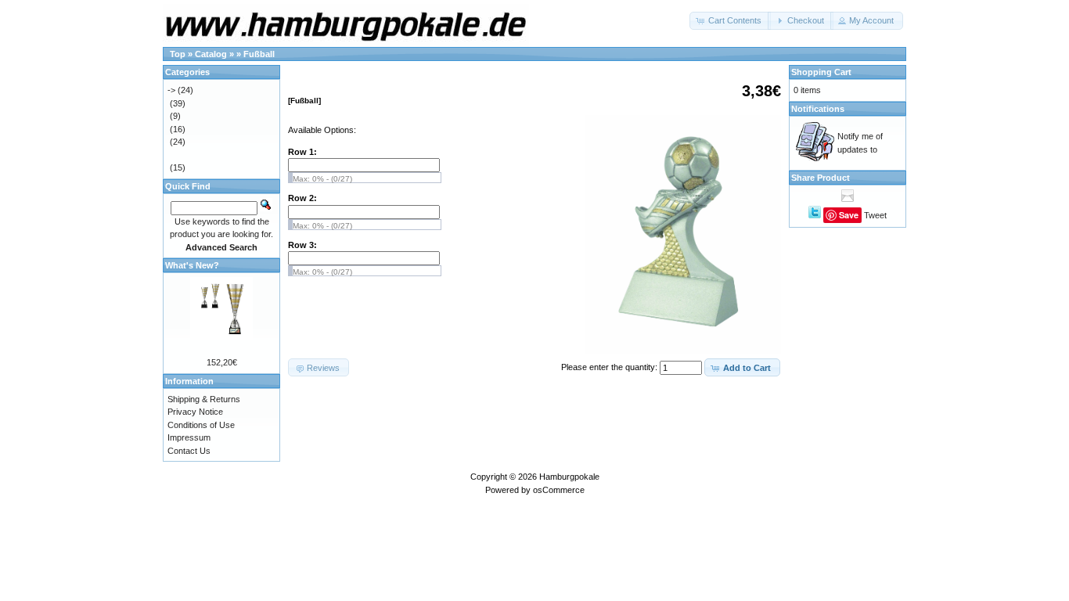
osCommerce (559, 490)
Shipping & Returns (203, 399)
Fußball (259, 54)
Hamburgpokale (569, 476)
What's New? (192, 265)
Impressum (189, 437)
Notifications (817, 108)
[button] (730, 21)
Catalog (211, 54)
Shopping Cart (821, 72)
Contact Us (189, 450)
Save (848, 215)
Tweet (875, 215)
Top (177, 54)
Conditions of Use (201, 425)
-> (171, 90)
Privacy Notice (195, 411)
